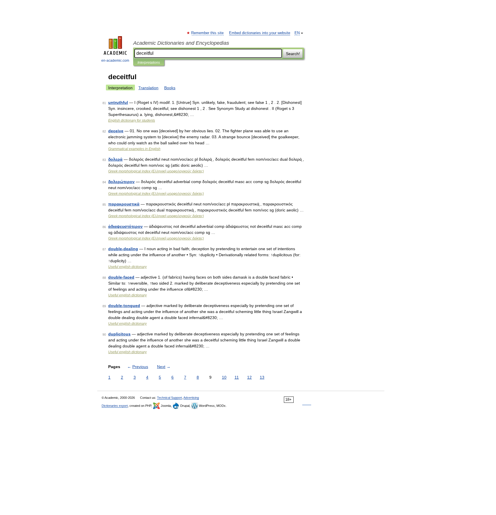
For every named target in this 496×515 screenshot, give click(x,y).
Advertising (191, 397)
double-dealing (123, 248)
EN (297, 33)
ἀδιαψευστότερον (125, 226)
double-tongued (124, 305)
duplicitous (119, 334)
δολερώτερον (121, 181)
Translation (148, 87)
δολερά (115, 159)
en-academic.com (115, 61)
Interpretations (148, 63)
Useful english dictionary (127, 267)
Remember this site (208, 33)
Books (169, 87)
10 (224, 377)
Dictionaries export (115, 405)
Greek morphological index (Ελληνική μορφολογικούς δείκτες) (156, 171)
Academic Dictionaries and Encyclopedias (181, 43)
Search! (293, 53)
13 (262, 377)
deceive (115, 131)
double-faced (121, 277)
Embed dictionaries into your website (259, 33)
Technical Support (169, 397)
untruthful (118, 102)
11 (237, 377)
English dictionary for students (131, 120)
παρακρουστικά (124, 204)
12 (249, 377)
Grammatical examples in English (134, 149)
